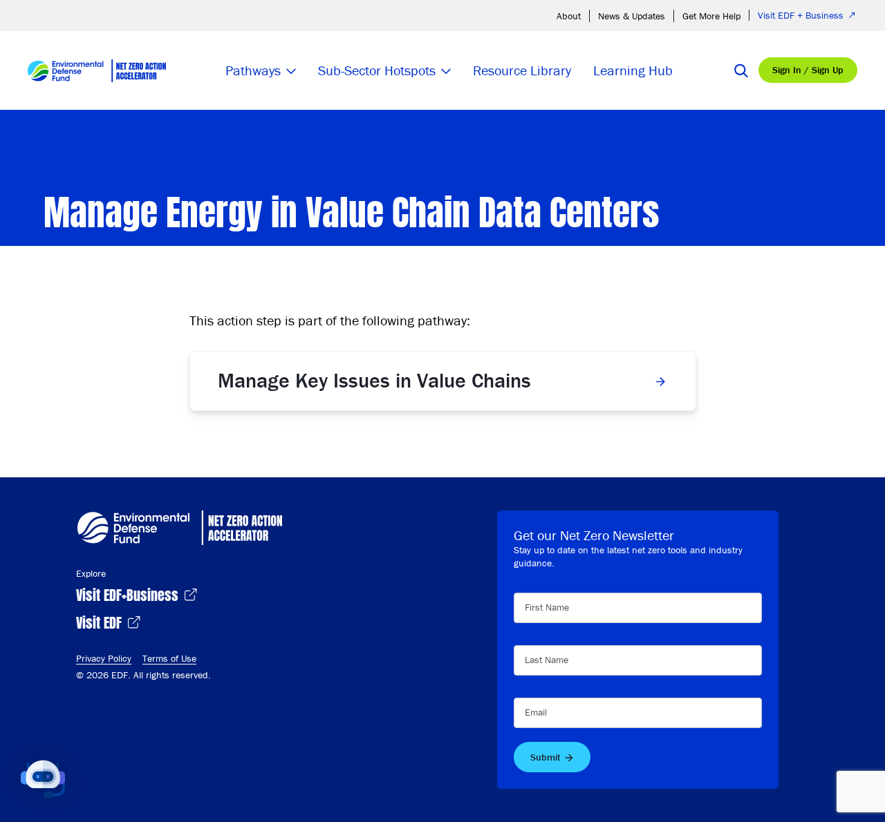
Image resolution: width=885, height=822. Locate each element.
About (569, 16)
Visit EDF (100, 621)
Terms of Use (169, 658)
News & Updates (631, 16)
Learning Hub (633, 70)
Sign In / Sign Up (808, 70)
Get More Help (711, 16)
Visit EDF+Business (129, 594)
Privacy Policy (103, 658)
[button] (43, 779)
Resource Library (522, 70)
